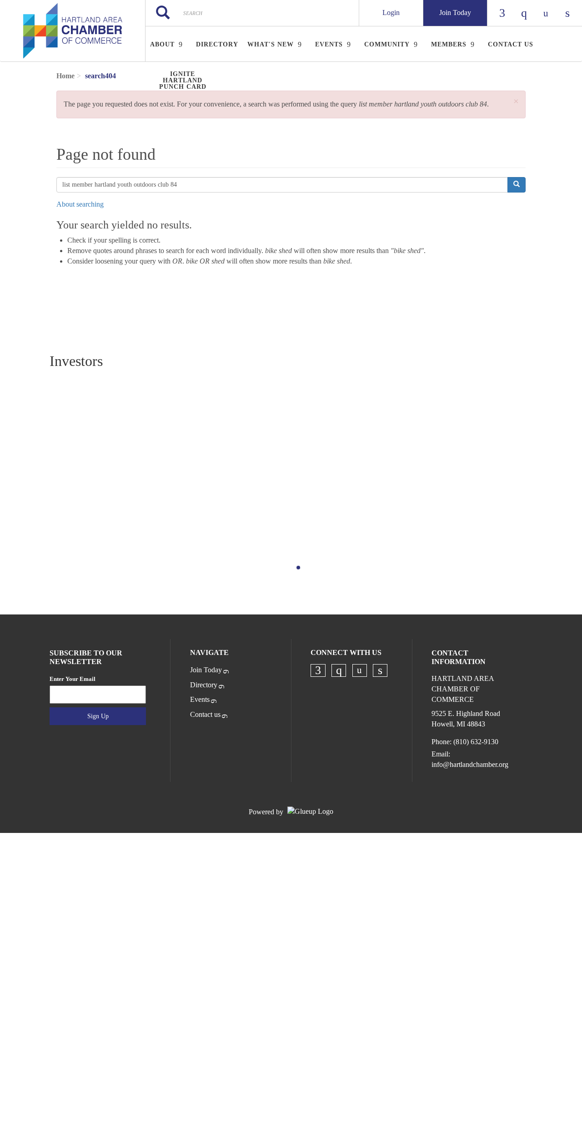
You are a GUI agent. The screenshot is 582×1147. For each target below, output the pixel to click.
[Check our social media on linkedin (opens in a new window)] (380, 670)
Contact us (205, 714)
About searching (80, 204)
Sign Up (98, 716)
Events (200, 699)
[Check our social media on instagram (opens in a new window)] (339, 670)
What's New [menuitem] (270, 44)
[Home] (72, 31)
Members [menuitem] (449, 44)
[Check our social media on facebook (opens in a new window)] (318, 670)
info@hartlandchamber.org (469, 764)
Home (65, 76)
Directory (203, 685)
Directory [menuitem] (217, 44)
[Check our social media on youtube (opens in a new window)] (360, 670)
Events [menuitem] (329, 44)
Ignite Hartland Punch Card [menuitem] (182, 80)
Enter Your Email (72, 678)
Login (391, 12)
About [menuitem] (162, 44)
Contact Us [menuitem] (510, 44)
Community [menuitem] (387, 44)
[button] (516, 102)
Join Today (455, 12)
